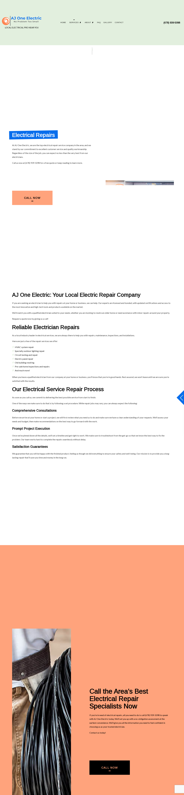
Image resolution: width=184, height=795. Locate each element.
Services (74, 22)
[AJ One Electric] (22, 21)
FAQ (99, 22)
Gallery (107, 22)
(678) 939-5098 (172, 22)
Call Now (32, 197)
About (88, 22)
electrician (46, 313)
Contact (119, 22)
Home (63, 22)
